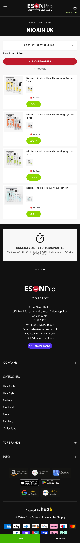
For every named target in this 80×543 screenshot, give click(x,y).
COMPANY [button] (10, 362)
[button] (5, 7)
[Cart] (75, 8)
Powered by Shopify (53, 517)
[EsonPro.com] (40, 288)
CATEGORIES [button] (11, 377)
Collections (9, 428)
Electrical (8, 407)
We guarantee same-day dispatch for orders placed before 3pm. (40, 253)
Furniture (8, 421)
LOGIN (34, 104)
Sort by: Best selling (39, 45)
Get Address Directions (40, 338)
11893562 (40, 320)
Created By (33, 510)
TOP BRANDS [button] (11, 442)
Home (32, 22)
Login (20, 538)
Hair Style (8, 393)
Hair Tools (9, 386)
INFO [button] (6, 457)
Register (60, 538)
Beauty (6, 414)
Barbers (7, 400)
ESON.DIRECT (40, 298)
